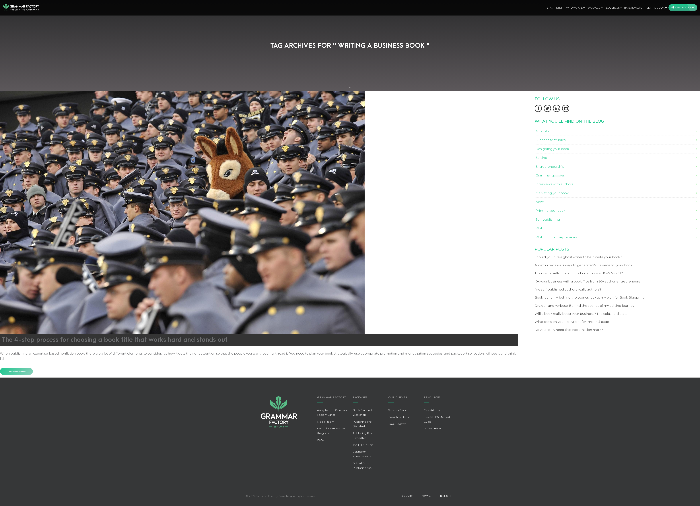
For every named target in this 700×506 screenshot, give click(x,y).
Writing (542, 228)
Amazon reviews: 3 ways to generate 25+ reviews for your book (583, 265)
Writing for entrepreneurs (556, 237)
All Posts (542, 131)
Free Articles (432, 410)
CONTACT (407, 496)
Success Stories (398, 410)
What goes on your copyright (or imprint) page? (572, 322)
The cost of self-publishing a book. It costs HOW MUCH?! (579, 273)
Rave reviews (633, 7)
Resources (612, 7)
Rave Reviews (397, 424)
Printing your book (550, 210)
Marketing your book (552, 193)
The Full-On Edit (363, 445)
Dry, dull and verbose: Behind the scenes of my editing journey (584, 305)
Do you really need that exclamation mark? (569, 330)
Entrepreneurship (550, 166)
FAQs (320, 440)
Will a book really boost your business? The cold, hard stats (581, 313)
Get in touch (684, 7)
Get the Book (655, 7)
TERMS (444, 496)
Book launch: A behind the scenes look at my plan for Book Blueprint (589, 297)
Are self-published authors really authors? (568, 289)
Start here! (554, 7)
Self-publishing (548, 219)
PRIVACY (426, 496)
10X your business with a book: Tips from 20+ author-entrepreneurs (587, 281)
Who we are (574, 7)
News (540, 202)
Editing (541, 157)
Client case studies (551, 140)
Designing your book (552, 149)
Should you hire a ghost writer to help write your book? (578, 257)
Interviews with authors (554, 184)
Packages (593, 7)
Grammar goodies (550, 175)
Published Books (399, 417)
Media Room (325, 421)
